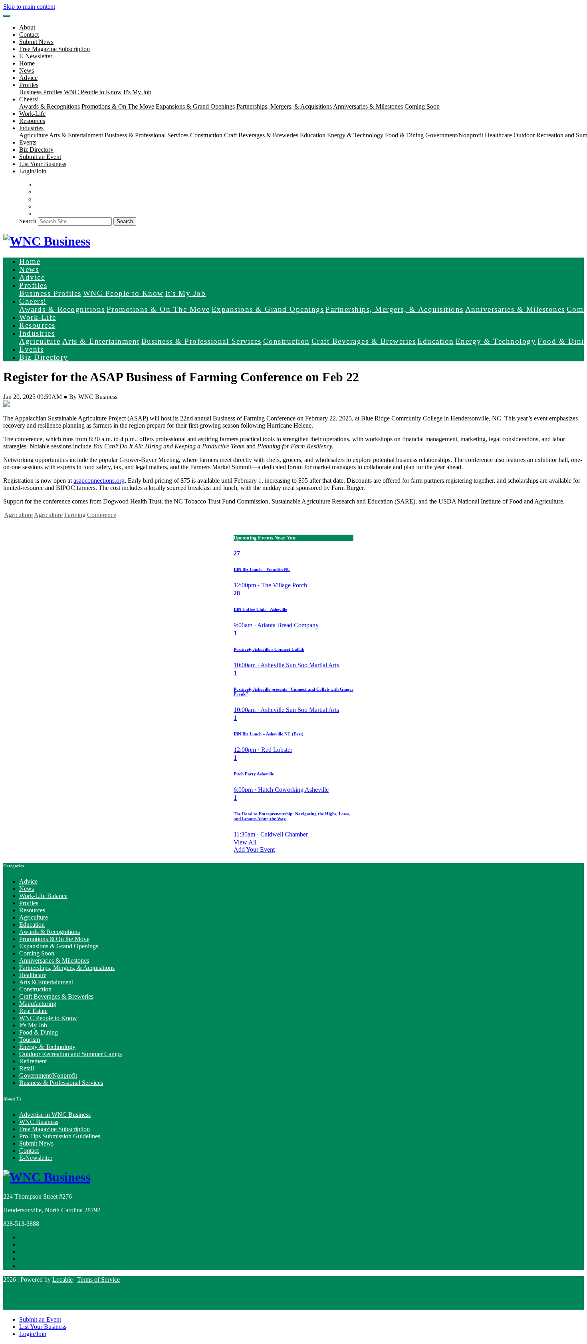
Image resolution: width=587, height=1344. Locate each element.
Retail (26, 1068)
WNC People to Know (93, 92)
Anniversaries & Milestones (368, 106)
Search (27, 221)
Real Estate (33, 1010)
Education (312, 135)
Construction (206, 135)
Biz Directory (36, 149)
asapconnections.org (99, 480)
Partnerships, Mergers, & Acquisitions (284, 106)
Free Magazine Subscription (54, 49)
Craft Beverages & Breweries (261, 135)
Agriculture (33, 135)
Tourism (29, 1039)
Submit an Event (40, 156)
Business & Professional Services (146, 135)
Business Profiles (40, 92)
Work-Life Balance (43, 895)
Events (27, 142)
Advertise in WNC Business (55, 1114)
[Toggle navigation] (6, 16)
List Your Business (42, 164)
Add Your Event (254, 849)
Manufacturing (37, 1003)
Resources (32, 120)
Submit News (36, 41)
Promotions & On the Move (54, 939)
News (26, 70)
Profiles (28, 903)
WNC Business (38, 1121)
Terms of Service (98, 1279)
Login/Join (32, 171)
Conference (101, 514)
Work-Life (32, 113)
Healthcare (499, 135)
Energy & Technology (355, 135)
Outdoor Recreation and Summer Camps (70, 1054)
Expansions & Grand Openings (195, 106)
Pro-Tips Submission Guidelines (59, 1136)
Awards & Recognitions (49, 106)
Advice (28, 77)
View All (245, 842)
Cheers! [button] (29, 99)
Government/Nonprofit (454, 135)
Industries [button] (31, 128)
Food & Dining (404, 135)
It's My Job (137, 92)
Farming (74, 514)
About (27, 27)
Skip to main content (29, 6)
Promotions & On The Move (117, 106)
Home (27, 63)
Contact (29, 34)
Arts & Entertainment (76, 135)
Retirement (33, 1061)
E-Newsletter (35, 56)
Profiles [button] (28, 84)
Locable (62, 1279)
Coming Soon (422, 106)
